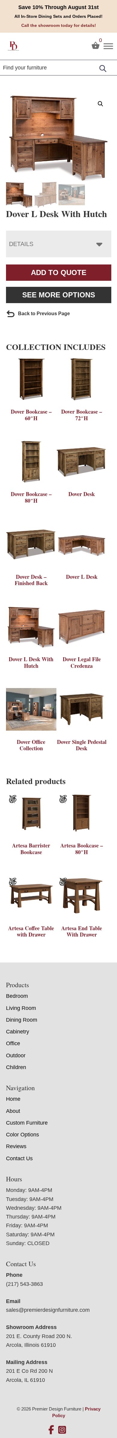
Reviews (16, 1146)
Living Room (21, 1008)
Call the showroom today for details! (58, 25)
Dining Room (21, 1020)
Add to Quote (58, 272)
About (13, 1111)
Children (16, 1067)
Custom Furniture (27, 1123)
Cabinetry (17, 1032)
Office (13, 1043)
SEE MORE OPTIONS (58, 295)
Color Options (22, 1135)
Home (13, 1099)
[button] (100, 103)
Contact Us (19, 1158)
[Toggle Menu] (108, 46)
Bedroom (17, 996)
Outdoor (16, 1055)
